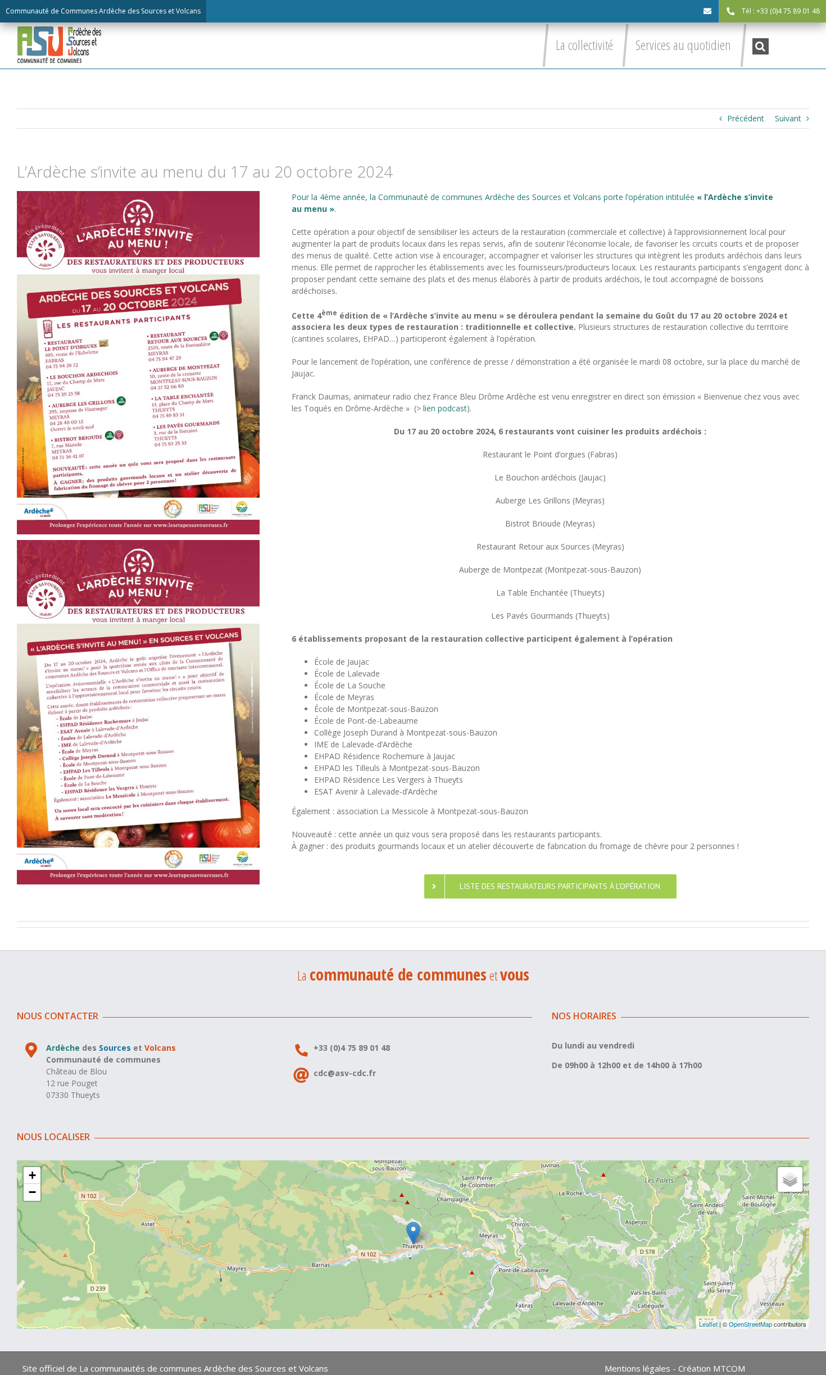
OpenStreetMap (750, 1323)
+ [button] (32, 1175)
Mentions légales (637, 1368)
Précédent (745, 118)
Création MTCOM (711, 1368)
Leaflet (708, 1323)
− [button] (32, 1192)
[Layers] (790, 1179)
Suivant (788, 118)
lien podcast (444, 408)
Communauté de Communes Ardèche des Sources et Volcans (103, 11)
